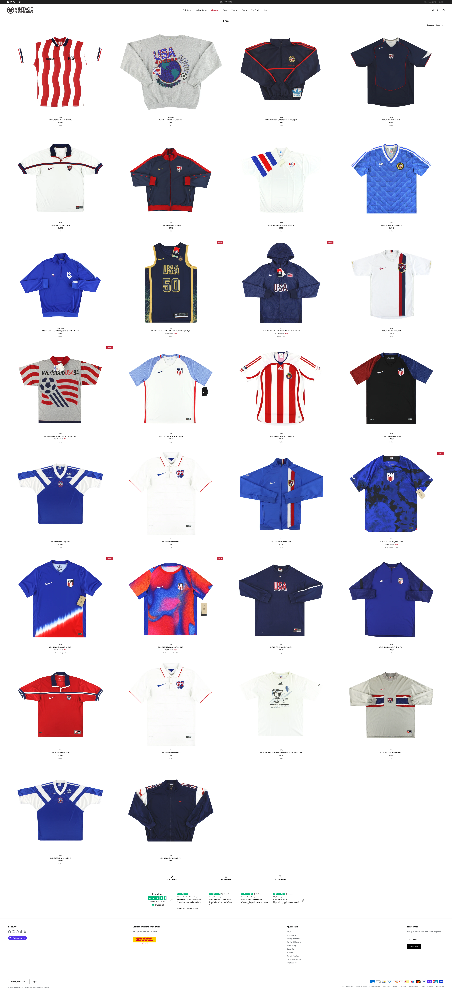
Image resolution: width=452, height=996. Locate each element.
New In (266, 10)
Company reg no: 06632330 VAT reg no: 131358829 (36, 987)
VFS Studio (255, 10)
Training (234, 10)
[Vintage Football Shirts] (20, 10)
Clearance (214, 10)
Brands (244, 10)
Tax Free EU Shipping (294, 942)
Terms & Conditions (293, 956)
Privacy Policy (291, 946)
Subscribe (414, 946)
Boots (225, 10)
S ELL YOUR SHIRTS (226, 2)
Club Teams (187, 10)
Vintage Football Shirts (17, 987)
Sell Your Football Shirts (294, 959)
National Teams (201, 10)
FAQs (289, 932)
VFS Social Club (292, 963)
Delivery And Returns (293, 939)
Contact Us (290, 949)
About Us (290, 952)
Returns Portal (291, 935)
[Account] (433, 10)
